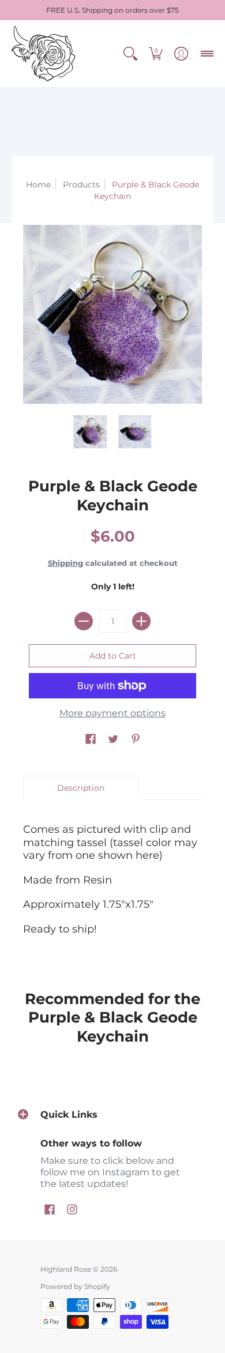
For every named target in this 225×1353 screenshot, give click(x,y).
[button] (130, 53)
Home (38, 184)
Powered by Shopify (75, 1286)
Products (81, 184)
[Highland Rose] (43, 53)
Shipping (65, 563)
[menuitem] (130, 53)
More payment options (112, 713)
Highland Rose (65, 1269)
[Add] (141, 621)
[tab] (80, 788)
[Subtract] (83, 621)
